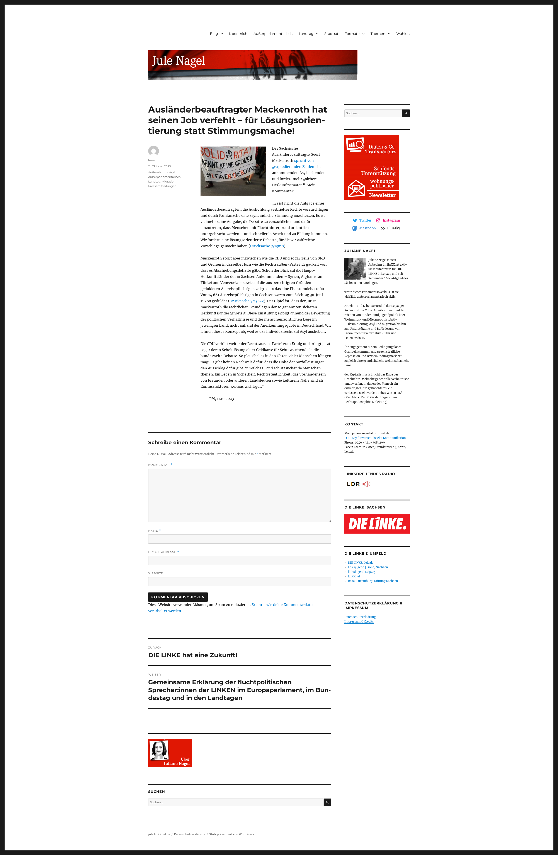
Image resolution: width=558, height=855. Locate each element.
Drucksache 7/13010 (267, 246)
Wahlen (403, 34)
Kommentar (160, 465)
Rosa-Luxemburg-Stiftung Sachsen (373, 581)
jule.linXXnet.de (159, 834)
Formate (352, 34)
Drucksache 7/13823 (247, 301)
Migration (168, 181)
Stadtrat (331, 34)
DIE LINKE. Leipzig (361, 563)
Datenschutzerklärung (360, 617)
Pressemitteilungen (162, 186)
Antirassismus (158, 172)
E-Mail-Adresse (163, 552)
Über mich (238, 34)
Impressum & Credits (359, 621)
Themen (378, 34)
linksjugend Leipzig (361, 572)
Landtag (306, 34)
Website (155, 573)
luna (151, 160)
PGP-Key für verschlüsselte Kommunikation (375, 438)
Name (154, 530)
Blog (214, 34)
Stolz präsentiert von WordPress (231, 834)
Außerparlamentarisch (273, 34)
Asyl (172, 172)
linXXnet (354, 576)
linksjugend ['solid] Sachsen (368, 567)
